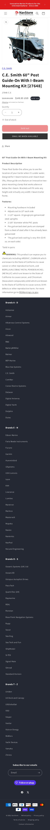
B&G (7, 341)
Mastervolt (10, 517)
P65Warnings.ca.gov (28, 292)
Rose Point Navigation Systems (19, 617)
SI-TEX (8, 655)
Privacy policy (39, 815)
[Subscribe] (39, 772)
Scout (8, 630)
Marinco (9, 511)
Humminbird (11, 460)
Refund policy (26, 815)
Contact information (26, 824)
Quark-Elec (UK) (12, 592)
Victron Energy (12, 729)
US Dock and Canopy (15, 698)
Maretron (10, 504)
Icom (8, 479)
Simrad (9, 667)
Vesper (9, 717)
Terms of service (19, 820)
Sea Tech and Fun (13, 642)
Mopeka (9, 523)
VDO (7, 710)
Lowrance (10, 492)
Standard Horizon (14, 674)
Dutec (8, 417)
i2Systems (10, 467)
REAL (8, 604)
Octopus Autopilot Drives (17, 579)
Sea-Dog (9, 636)
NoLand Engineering (15, 549)
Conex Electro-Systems (16, 386)
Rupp (8, 623)
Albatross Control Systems (18, 322)
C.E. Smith (7, 68)
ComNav (9, 379)
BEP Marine (11, 360)
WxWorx (9, 736)
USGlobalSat (11, 704)
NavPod (9, 542)
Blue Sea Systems (13, 367)
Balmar (9, 354)
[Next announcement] (45, 5)
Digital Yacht (11, 405)
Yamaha (9, 748)
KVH (7, 485)
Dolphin (9, 411)
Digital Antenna (13, 398)
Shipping (5, 102)
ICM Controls (11, 473)
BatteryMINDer (12, 348)
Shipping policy (33, 820)
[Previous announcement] (5, 5)
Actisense (10, 310)
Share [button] (7, 146)
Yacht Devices (12, 742)
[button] (5, 13)
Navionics (10, 536)
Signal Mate (11, 661)
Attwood (9, 335)
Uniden (9, 691)
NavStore (15, 815)
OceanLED (10, 573)
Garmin (9, 454)
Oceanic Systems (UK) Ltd (17, 566)
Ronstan (9, 610)
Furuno (9, 447)
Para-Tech (10, 585)
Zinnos (9, 755)
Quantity (5, 107)
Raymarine (10, 598)
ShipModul (10, 649)
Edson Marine (12, 435)
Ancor (8, 329)
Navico (9, 530)
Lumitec (9, 498)
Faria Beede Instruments (17, 441)
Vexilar (9, 723)
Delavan (9, 392)
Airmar (9, 316)
